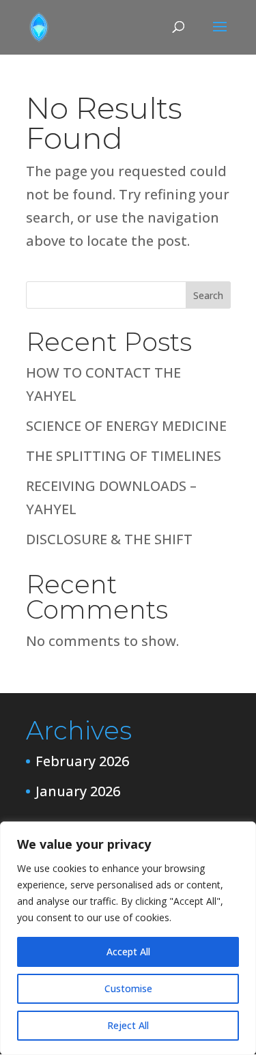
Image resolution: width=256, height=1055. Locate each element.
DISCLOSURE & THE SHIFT (109, 539)
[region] (128, 938)
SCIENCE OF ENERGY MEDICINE (126, 426)
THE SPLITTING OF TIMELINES (123, 456)
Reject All (128, 1025)
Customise (128, 988)
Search (208, 295)
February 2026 (82, 761)
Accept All (128, 951)
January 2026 (77, 791)
